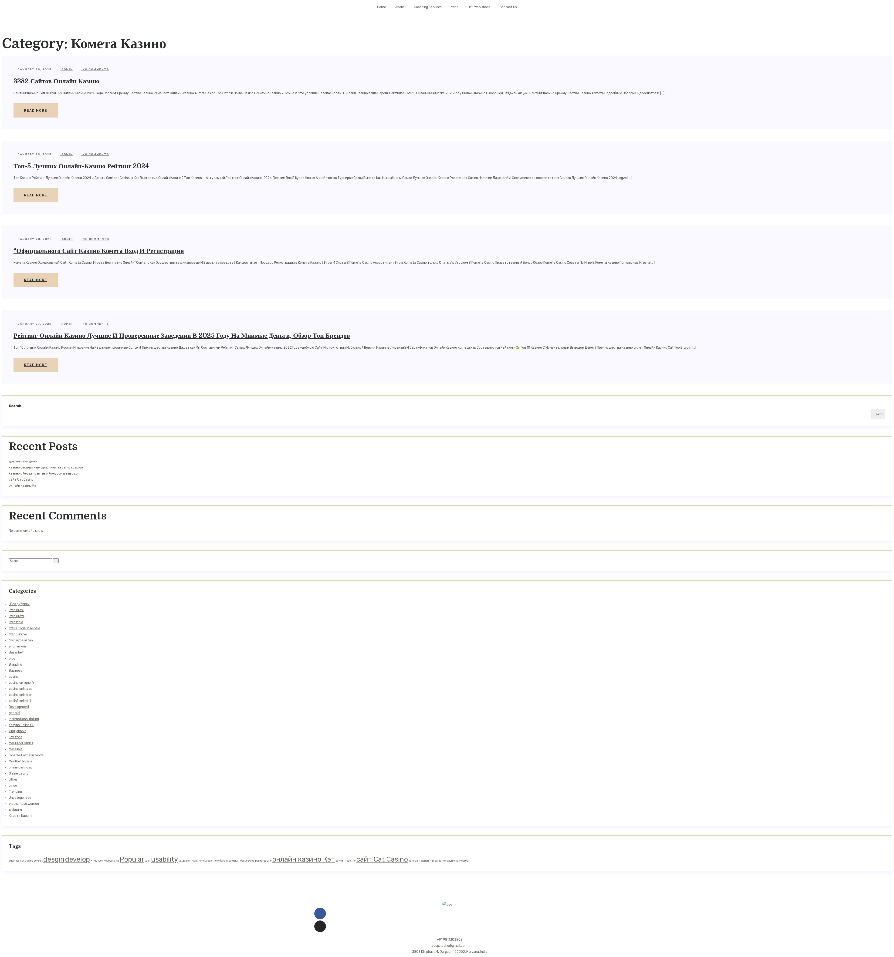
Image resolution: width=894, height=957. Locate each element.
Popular (132, 859)
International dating (24, 719)
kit (117, 860)
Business (15, 671)
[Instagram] (320, 926)
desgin (53, 859)
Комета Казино (20, 816)
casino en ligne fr (21, 683)
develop (77, 859)
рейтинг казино (345, 860)
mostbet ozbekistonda (26, 755)
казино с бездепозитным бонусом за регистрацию (239, 860)
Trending (15, 792)
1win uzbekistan (21, 640)
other (13, 780)
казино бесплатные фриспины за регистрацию (46, 467)
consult (38, 860)
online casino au (21, 767)
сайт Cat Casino (21, 480)
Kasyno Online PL (21, 725)
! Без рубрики (19, 604)
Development (19, 707)
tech (147, 860)
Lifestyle (15, 737)
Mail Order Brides (21, 743)
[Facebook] (320, 913)
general (14, 713)
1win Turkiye (18, 634)
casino (14, 677)
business (14, 860)
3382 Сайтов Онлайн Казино (56, 81)
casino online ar (20, 695)
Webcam (15, 810)
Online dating (18, 773)
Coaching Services (428, 7)
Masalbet (16, 749)
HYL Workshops (479, 7)
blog (12, 658)
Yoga (454, 7)
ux (180, 860)
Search (15, 406)
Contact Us (508, 7)
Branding (15, 665)
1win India (16, 622)
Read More (35, 111)
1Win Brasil (16, 610)
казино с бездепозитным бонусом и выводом (44, 473)
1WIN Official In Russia (24, 628)
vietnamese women (24, 804)
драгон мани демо (23, 461)
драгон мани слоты (194, 860)
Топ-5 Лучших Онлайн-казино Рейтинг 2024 (81, 166)
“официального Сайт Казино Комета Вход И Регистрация (99, 251)
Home (381, 7)
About (400, 7)
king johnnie (17, 731)
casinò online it (20, 701)
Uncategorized (20, 798)
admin (66, 69)
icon (100, 860)
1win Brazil (16, 616)
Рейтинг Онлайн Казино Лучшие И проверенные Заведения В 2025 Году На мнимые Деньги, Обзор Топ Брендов (182, 335)
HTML (94, 860)
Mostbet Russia (20, 761)
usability (164, 859)
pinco (13, 786)
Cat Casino (26, 860)
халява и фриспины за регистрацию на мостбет (439, 860)
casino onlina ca (21, 689)
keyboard (109, 860)
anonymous (18, 646)
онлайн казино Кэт (23, 486)
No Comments (95, 69)
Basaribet (16, 652)
